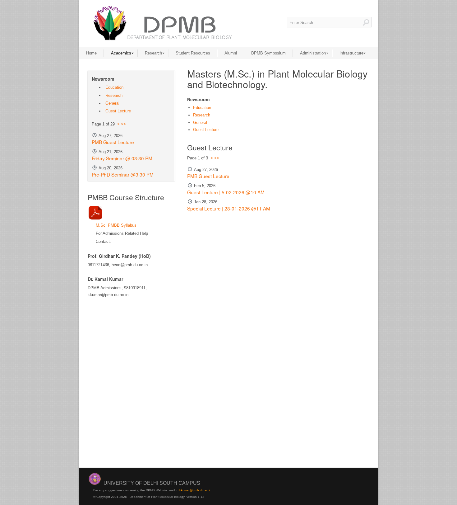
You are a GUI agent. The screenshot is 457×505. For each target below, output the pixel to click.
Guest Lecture (206, 129)
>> (216, 158)
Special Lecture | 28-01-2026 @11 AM (228, 208)
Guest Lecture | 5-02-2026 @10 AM (226, 192)
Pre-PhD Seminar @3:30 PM (123, 174)
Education (202, 107)
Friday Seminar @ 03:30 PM (122, 158)
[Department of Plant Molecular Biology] (162, 23)
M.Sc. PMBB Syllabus (116, 225)
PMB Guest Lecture (208, 175)
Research (201, 115)
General (200, 122)
